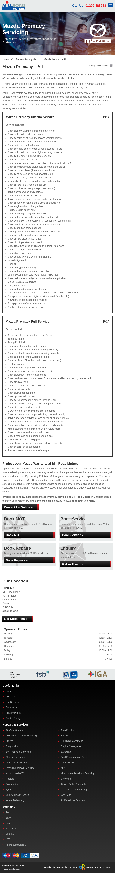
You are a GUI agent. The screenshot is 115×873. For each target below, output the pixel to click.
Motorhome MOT (15, 773)
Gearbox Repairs (70, 762)
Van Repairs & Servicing (74, 789)
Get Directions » (15, 618)
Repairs (10, 779)
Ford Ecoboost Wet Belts (74, 757)
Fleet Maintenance (15, 757)
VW (8, 839)
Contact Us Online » (18, 507)
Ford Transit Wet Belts (17, 762)
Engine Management (72, 746)
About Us (11, 697)
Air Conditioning (14, 730)
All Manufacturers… (16, 845)
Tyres (9, 789)
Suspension (12, 784)
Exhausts (66, 752)
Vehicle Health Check (17, 795)
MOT (63, 768)
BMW (9, 818)
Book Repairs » (17, 560)
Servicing (66, 779)
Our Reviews (12, 702)
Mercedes (11, 828)
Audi (8, 812)
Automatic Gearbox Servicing (21, 735)
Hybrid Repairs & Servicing (20, 768)
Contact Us (12, 707)
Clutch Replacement (72, 741)
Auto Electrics (68, 730)
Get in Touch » (72, 564)
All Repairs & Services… (74, 800)
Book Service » (73, 535)
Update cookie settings (13, 869)
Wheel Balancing (15, 800)
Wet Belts (66, 795)
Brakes (9, 741)
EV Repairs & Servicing (18, 752)
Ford (8, 823)
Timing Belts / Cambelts (73, 784)
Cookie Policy (13, 718)
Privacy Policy (13, 713)
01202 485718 (89, 5)
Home (9, 691)
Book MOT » (14, 535)
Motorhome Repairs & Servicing (78, 773)
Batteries (65, 735)
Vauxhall (10, 834)
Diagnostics (12, 746)
